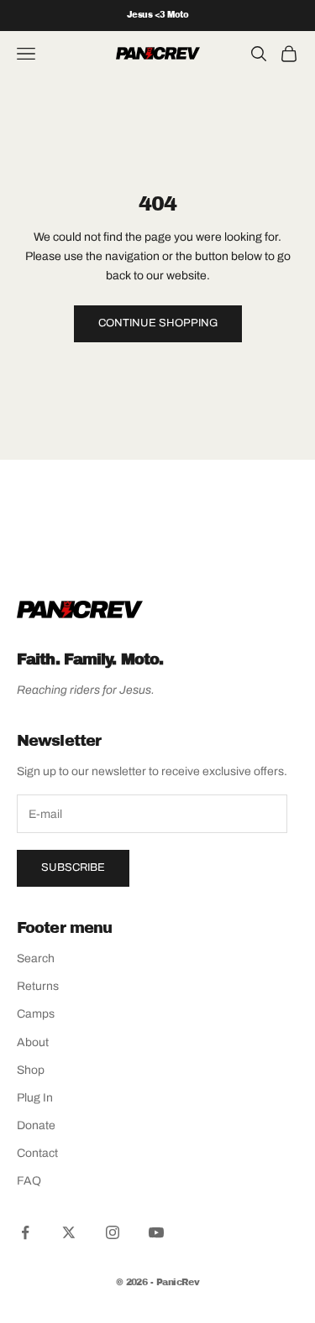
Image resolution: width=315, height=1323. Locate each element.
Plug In (35, 1097)
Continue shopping (158, 323)
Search (36, 958)
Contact (37, 1153)
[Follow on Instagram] (112, 1232)
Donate (36, 1125)
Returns (38, 986)
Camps (36, 1014)
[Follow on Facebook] (25, 1232)
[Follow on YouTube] (156, 1232)
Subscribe (73, 867)
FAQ (29, 1181)
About (33, 1042)
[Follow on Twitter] (68, 1232)
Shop (31, 1070)
